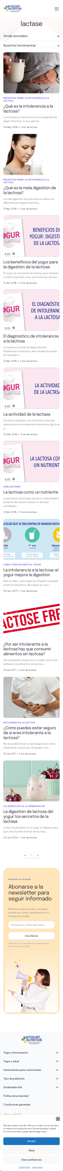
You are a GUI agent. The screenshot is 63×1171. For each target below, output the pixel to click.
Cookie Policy (24, 1167)
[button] (58, 1119)
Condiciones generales (16, 1104)
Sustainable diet (12, 1087)
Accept (31, 1141)
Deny (31, 1150)
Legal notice (37, 1167)
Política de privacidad (16, 1096)
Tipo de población (14, 1078)
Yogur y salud (11, 1061)
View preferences (31, 1159)
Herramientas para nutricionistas (22, 1070)
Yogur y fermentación (15, 1052)
